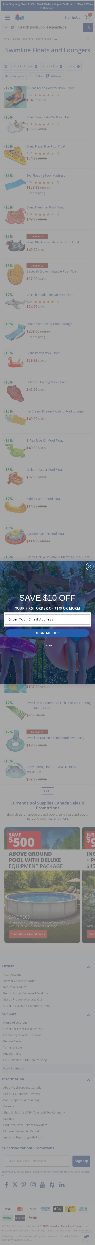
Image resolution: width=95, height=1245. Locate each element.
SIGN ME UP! (47, 633)
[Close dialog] (89, 566)
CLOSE (47, 645)
